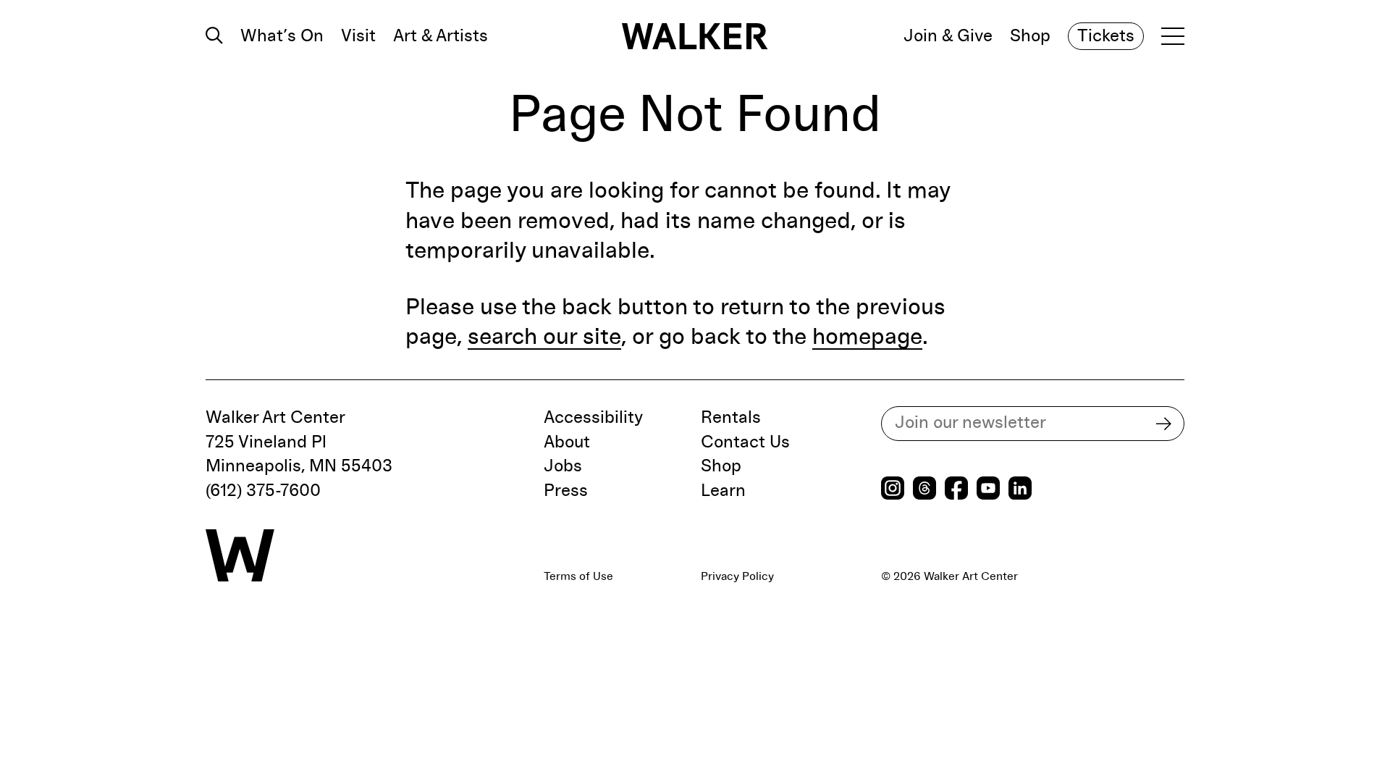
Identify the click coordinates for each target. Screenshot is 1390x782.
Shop (1030, 36)
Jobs (563, 466)
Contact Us (745, 442)
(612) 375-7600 (263, 491)
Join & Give (948, 36)
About (567, 442)
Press (566, 491)
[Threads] (924, 489)
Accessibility (593, 417)
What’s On (282, 36)
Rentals (731, 417)
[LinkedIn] (1020, 489)
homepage (867, 337)
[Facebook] (956, 489)
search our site (544, 337)
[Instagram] (892, 489)
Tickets (1105, 36)
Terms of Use (578, 576)
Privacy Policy (737, 576)
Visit (358, 36)
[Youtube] (988, 489)
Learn (723, 491)
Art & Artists (440, 36)
